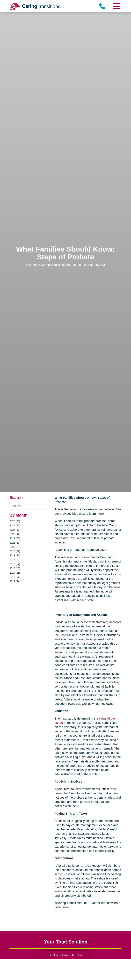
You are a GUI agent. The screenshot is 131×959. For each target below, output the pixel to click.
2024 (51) (15, 529)
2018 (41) (15, 555)
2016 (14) (15, 564)
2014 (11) (15, 572)
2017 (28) (15, 559)
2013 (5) (14, 576)
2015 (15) (15, 568)
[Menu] (116, 6)
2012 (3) (14, 581)
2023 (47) (15, 534)
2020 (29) (15, 546)
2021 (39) (15, 542)
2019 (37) (15, 551)
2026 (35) (15, 521)
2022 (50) (15, 538)
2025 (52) (15, 525)
